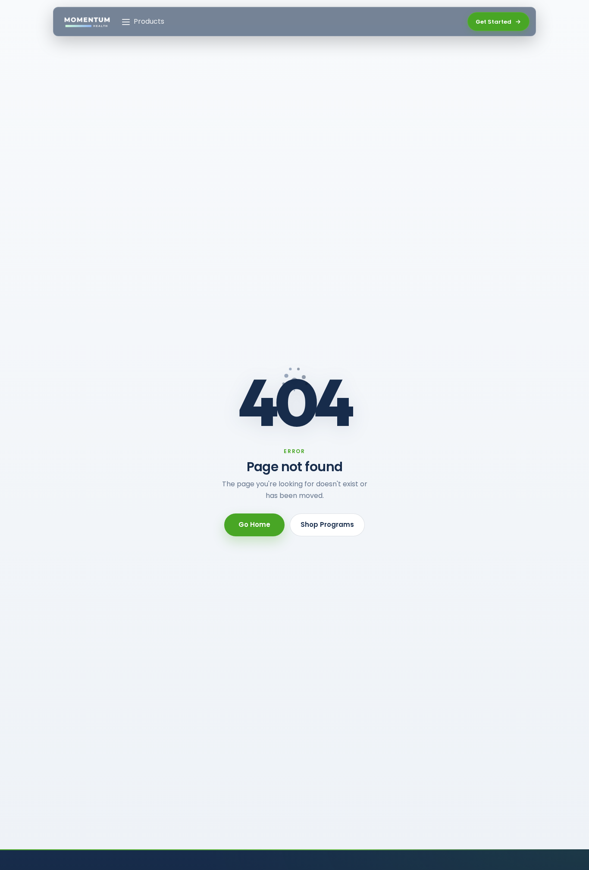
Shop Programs (327, 524)
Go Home (254, 524)
